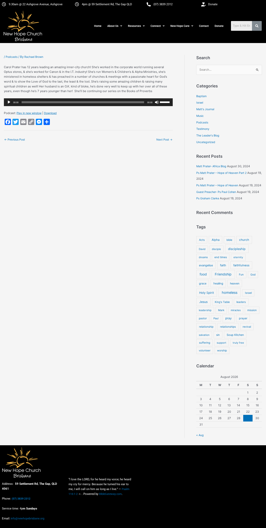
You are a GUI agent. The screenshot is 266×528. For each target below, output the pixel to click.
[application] (88, 102)
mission (252, 310)
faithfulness (241, 265)
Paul (215, 318)
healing (218, 283)
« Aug (200, 435)
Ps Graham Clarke (207, 198)
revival (247, 326)
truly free (238, 342)
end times (220, 257)
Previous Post (14, 139)
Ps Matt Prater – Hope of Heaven (217, 185)
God (252, 274)
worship (222, 350)
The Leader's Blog (207, 135)
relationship (206, 326)
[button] (114, 26)
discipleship (237, 249)
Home (97, 25)
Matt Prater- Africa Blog (211, 166)
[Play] (9, 102)
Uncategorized (205, 142)
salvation (204, 334)
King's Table (222, 302)
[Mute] (157, 102)
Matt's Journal (205, 109)
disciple (216, 249)
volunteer (205, 350)
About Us (112, 25)
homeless (229, 292)
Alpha (215, 240)
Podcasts (12, 56)
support (221, 342)
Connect (156, 25)
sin (218, 334)
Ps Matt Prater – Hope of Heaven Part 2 (221, 172)
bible (229, 239)
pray (228, 318)
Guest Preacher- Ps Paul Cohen (216, 192)
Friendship (223, 274)
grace (202, 283)
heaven (234, 283)
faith (223, 265)
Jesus (203, 302)
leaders (241, 302)
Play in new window (29, 113)
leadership (205, 310)
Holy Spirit (206, 293)
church (244, 240)
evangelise (206, 265)
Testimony (202, 128)
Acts (202, 239)
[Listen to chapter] (79, 493)
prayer (243, 318)
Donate (219, 25)
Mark (221, 310)
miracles (236, 310)
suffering (204, 342)
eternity (238, 257)
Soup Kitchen (235, 334)
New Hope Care (179, 25)
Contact (204, 25)
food (203, 274)
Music (200, 115)
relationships (228, 326)
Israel (199, 102)
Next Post (164, 139)
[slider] (165, 101)
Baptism (201, 96)
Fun (241, 274)
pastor (203, 318)
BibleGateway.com (110, 493)
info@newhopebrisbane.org (27, 518)
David (202, 249)
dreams (203, 257)
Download (50, 113)
